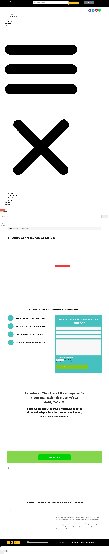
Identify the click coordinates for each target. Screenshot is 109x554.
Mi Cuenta (8, 24)
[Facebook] (89, 10)
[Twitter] (93, 10)
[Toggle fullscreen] (5, 551)
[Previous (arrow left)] (1, 553)
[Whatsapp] (99, 10)
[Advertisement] (54, 288)
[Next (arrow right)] (3, 553)
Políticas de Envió (90, 542)
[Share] (3, 551)
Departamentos (10, 12)
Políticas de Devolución (78, 542)
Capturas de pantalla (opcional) (64, 357)
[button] (41, 108)
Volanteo (10, 21)
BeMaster (8, 26)
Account (3, 225)
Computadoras (12, 17)
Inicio (6, 10)
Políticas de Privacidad (64, 542)
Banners (10, 14)
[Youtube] (96, 10)
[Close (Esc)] (1, 551)
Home (2, 222)
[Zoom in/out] (7, 551)
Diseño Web (11, 19)
